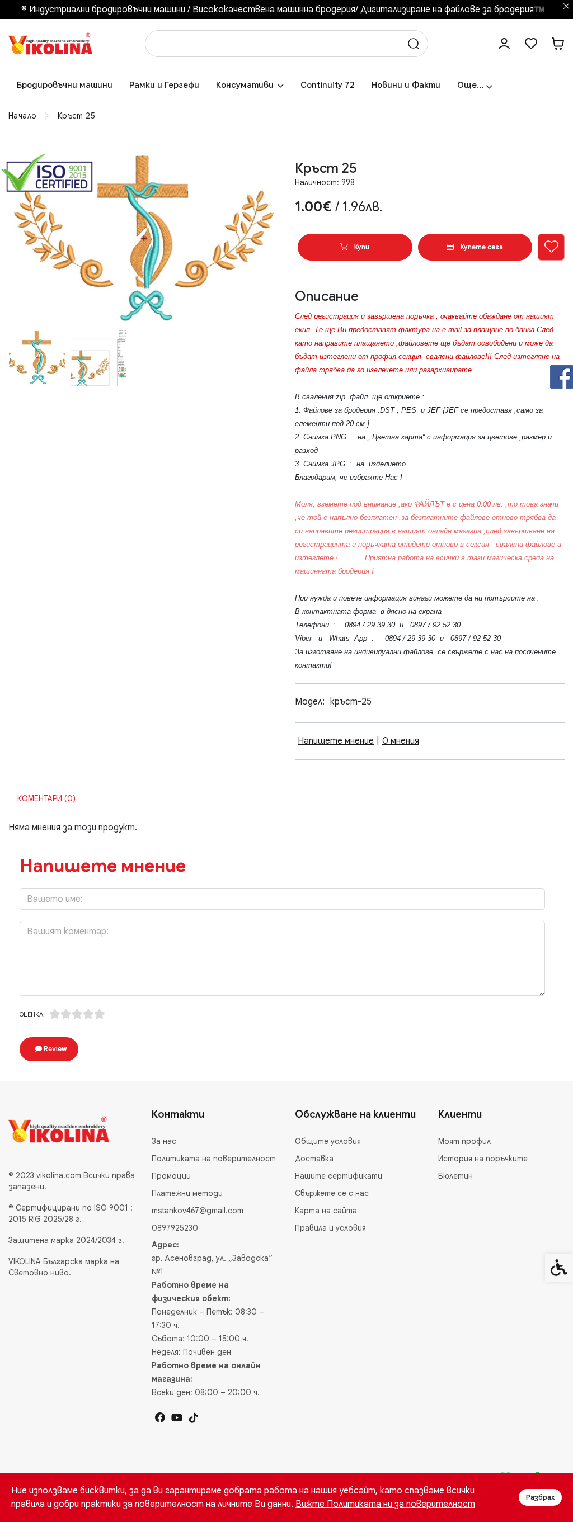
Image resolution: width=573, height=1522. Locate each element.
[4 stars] (88, 1014)
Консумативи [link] (245, 85)
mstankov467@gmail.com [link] (197, 1211)
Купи (361, 247)
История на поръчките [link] (483, 1159)
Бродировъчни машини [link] (64, 85)
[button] (37, 358)
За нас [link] (164, 1141)
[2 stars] (66, 1014)
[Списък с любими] (531, 43)
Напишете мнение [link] (336, 740)
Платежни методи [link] (187, 1193)
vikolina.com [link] (58, 1175)
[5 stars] (99, 1014)
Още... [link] (470, 85)
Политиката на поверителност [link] (214, 1159)
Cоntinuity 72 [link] (327, 85)
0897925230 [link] (175, 1228)
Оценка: (32, 1014)
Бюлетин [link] (455, 1176)
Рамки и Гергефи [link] (164, 85)
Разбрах (540, 1497)
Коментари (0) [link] (46, 798)
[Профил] (504, 43)
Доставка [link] (314, 1159)
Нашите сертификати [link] (338, 1176)
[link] (50, 43)
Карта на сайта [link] (326, 1211)
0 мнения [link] (400, 740)
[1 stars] (54, 1014)
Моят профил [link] (464, 1141)
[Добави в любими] (551, 247)
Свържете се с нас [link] (332, 1193)
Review (54, 1048)
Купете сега (481, 247)
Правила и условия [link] (330, 1228)
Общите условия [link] (328, 1141)
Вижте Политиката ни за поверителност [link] (385, 1504)
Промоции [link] (171, 1176)
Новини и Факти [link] (406, 85)
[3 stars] (77, 1014)
